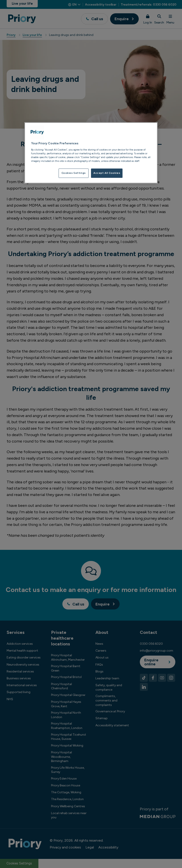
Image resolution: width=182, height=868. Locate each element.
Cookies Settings (73, 172)
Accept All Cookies (106, 172)
